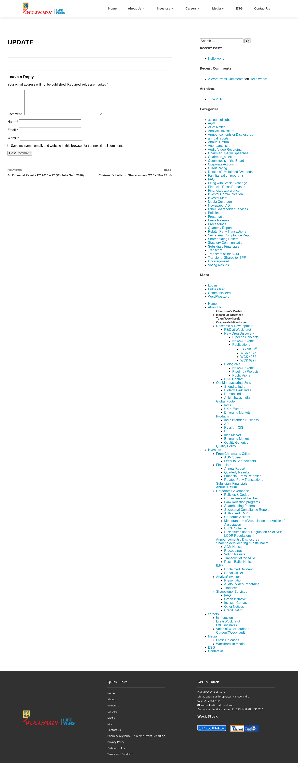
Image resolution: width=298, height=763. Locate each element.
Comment (16, 114)
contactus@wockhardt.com (217, 705)
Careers (112, 712)
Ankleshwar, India (237, 397)
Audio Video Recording (225, 149)
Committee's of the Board (226, 160)
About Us (134, 8)
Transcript (215, 250)
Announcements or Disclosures (230, 134)
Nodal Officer (233, 573)
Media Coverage (220, 201)
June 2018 (215, 99)
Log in (212, 285)
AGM (211, 123)
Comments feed (219, 293)
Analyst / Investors (221, 131)
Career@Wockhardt (230, 632)
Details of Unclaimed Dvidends (230, 172)
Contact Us (114, 730)
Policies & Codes (236, 494)
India (227, 405)
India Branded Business (241, 420)
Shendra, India (234, 386)
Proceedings (217, 224)
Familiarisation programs (226, 175)
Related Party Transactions (243, 479)
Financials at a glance (224, 190)
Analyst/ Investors (228, 576)
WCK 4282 (248, 356)
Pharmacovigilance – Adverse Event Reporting (136, 736)
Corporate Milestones (231, 322)
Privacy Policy (115, 742)
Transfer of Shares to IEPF (227, 257)
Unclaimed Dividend (239, 569)
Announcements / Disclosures (237, 539)
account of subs (219, 119)
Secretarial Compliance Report (230, 235)
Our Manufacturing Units (233, 382)
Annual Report (234, 468)
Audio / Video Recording (241, 584)
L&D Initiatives (226, 625)
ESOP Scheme (235, 528)
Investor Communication (225, 194)
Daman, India (233, 394)
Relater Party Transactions (227, 231)
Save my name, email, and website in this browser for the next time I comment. (67, 145)
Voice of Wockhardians (232, 629)
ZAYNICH (248, 349)
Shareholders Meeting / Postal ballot (242, 543)
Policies (214, 213)
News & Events (243, 341)
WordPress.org (218, 296)
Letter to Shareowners (240, 461)
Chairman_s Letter (221, 157)
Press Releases (227, 640)
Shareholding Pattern (223, 239)
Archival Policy (116, 748)
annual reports (218, 138)
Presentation (217, 216)
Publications (241, 344)
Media (216, 8)
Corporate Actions (221, 164)
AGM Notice (216, 127)
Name (13, 121)
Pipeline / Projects (245, 337)
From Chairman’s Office (233, 453)
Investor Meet (217, 198)
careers (191, 8)
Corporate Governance (232, 491)
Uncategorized (218, 261)
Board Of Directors (229, 315)
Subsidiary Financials (223, 246)
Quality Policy (226, 446)
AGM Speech (233, 457)
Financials (223, 465)
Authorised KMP (236, 513)
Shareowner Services (231, 591)
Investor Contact (236, 602)
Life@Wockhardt (228, 621)
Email (13, 130)
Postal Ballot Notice (238, 561)
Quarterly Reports (220, 228)
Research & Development (234, 326)
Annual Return (218, 142)
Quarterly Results (236, 472)
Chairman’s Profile (229, 311)
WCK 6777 (248, 360)
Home (112, 8)
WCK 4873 (248, 353)
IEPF (219, 565)
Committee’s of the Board (242, 498)
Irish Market (232, 435)
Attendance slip (219, 145)
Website (13, 138)
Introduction (224, 617)
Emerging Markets (237, 412)
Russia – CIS (233, 427)
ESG (239, 8)
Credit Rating (217, 168)
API (226, 424)
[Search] (247, 41)
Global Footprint (227, 401)
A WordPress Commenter (226, 79)
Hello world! (216, 58)
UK (226, 431)
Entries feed (216, 289)
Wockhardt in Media (230, 644)
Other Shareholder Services (228, 209)
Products (222, 416)
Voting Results (218, 265)
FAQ (211, 179)
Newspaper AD (219, 205)
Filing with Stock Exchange (227, 183)
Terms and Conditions (121, 754)
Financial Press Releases (226, 187)
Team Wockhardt (228, 318)
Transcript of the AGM (223, 254)
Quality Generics (236, 442)
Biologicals (232, 364)
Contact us (262, 8)
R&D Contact (233, 379)
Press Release (218, 220)
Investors (163, 8)
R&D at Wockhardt (237, 329)
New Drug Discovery (239, 333)
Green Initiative (235, 599)
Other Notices (234, 606)
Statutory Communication (226, 242)
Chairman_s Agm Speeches (228, 153)
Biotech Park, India (237, 390)
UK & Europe (233, 409)
